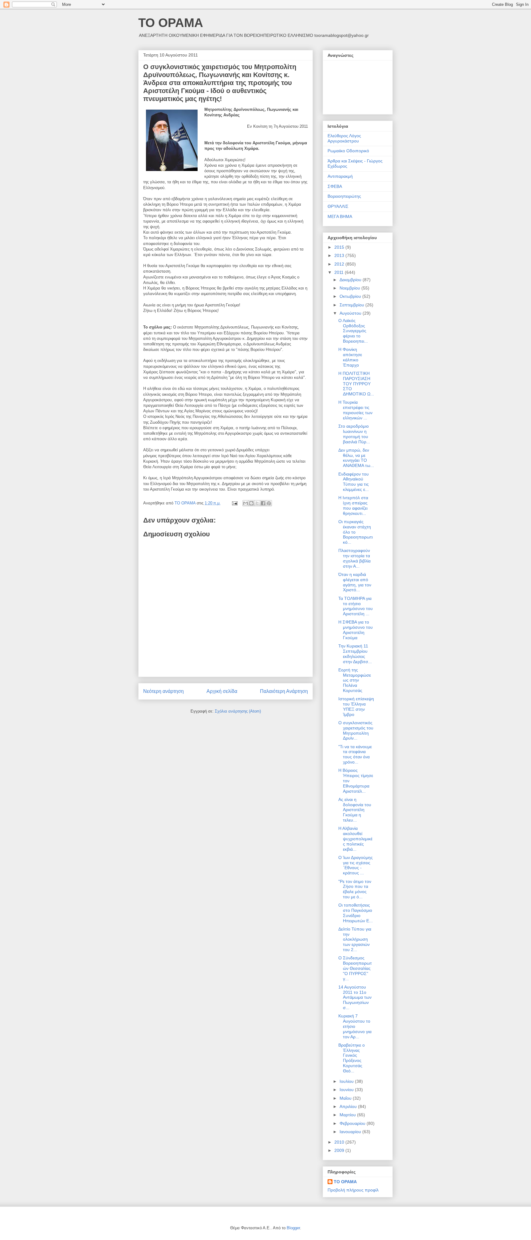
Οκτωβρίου (351, 296)
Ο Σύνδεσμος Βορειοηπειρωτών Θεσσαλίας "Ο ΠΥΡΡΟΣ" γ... (355, 968)
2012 (339, 264)
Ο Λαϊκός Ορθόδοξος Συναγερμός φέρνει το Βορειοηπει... (353, 331)
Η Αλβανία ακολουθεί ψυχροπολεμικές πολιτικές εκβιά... (355, 838)
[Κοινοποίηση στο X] (257, 503)
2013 (339, 255)
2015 (339, 247)
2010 (339, 1142)
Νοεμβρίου (350, 288)
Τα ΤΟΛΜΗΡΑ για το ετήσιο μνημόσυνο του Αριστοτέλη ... (355, 606)
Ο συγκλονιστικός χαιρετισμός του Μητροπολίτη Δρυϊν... (355, 730)
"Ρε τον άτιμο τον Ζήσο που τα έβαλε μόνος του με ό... (354, 889)
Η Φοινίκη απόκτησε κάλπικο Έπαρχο (350, 357)
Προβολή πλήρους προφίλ (353, 1190)
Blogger (293, 1228)
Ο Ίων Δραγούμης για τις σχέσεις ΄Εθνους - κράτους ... (355, 865)
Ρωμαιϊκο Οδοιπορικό (348, 150)
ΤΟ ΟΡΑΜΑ (170, 22)
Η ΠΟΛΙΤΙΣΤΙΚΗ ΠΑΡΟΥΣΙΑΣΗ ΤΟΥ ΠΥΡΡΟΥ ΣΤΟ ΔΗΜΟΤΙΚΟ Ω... (356, 383)
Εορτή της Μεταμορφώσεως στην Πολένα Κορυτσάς (354, 680)
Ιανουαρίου (351, 1131)
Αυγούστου (351, 313)
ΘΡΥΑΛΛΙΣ (338, 206)
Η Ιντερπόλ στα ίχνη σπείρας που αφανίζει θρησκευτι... (353, 505)
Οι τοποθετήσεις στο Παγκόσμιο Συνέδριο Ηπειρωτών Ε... (355, 913)
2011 (339, 272)
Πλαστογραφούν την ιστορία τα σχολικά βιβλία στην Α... (354, 558)
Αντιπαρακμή (340, 176)
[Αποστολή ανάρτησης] (234, 503)
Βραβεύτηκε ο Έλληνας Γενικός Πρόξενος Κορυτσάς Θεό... (351, 1058)
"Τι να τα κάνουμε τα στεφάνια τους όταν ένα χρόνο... (355, 754)
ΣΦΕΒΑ (335, 186)
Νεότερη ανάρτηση (163, 691)
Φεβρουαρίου (353, 1123)
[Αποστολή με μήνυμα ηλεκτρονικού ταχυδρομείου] (245, 503)
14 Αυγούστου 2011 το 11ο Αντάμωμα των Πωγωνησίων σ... (355, 997)
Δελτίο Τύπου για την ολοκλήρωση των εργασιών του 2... (354, 939)
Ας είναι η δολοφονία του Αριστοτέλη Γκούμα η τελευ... (354, 809)
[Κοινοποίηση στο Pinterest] (269, 503)
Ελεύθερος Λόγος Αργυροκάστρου (344, 138)
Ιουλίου (347, 1081)
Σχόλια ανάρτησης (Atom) (238, 711)
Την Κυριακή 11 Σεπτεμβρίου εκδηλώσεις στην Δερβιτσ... (355, 653)
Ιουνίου (347, 1089)
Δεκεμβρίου (351, 279)
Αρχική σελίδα (221, 691)
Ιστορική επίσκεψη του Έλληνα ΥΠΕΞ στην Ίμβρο (356, 706)
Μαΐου (346, 1098)
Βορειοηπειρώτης (344, 196)
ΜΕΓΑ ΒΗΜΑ (340, 216)
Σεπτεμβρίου (352, 304)
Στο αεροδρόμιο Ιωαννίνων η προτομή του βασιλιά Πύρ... (354, 434)
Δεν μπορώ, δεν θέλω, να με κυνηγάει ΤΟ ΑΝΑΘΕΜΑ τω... (356, 458)
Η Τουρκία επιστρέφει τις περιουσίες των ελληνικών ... (355, 410)
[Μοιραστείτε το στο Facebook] (263, 503)
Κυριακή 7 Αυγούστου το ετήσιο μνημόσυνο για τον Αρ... (355, 1026)
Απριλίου (349, 1106)
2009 (339, 1150)
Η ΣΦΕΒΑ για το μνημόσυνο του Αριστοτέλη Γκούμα (355, 630)
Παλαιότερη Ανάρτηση (284, 691)
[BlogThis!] (251, 503)
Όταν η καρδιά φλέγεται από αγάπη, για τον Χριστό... (354, 582)
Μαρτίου (348, 1114)
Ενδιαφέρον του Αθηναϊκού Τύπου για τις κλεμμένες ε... (353, 482)
